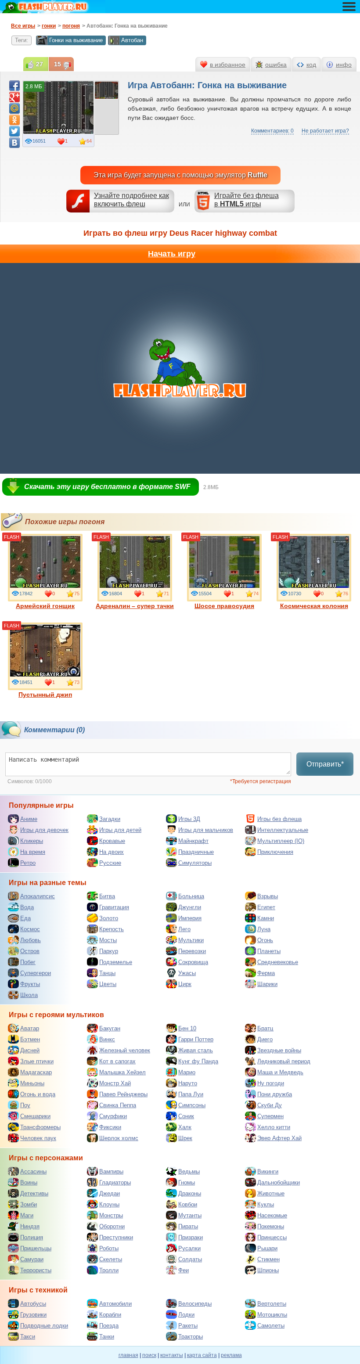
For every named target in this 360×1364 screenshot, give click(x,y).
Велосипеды (195, 1303)
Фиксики (110, 1127)
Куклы (265, 1204)
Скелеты (110, 1259)
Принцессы (272, 1237)
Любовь (30, 940)
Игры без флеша (279, 819)
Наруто (187, 1083)
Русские (110, 863)
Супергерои (35, 973)
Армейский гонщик (45, 605)
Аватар (29, 1028)
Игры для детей (120, 830)
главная (128, 1355)
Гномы (186, 1182)
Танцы (107, 973)
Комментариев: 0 (272, 131)
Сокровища (193, 962)
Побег (28, 962)
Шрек (185, 1138)
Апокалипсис (37, 896)
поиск (149, 1355)
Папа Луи (190, 1094)
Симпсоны (191, 1105)
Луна (263, 929)
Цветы (107, 984)
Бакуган (109, 1028)
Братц (265, 1028)
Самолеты (270, 1325)
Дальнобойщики (278, 1182)
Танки (106, 1336)
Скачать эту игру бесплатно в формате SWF (107, 486)
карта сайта (202, 1355)
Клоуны (109, 1204)
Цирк (184, 984)
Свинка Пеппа (117, 1105)
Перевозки (192, 951)
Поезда (109, 1325)
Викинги (267, 1171)
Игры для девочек (44, 830)
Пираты (188, 1226)
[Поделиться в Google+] (14, 97)
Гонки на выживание (76, 40)
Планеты (269, 951)
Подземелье (115, 962)
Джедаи (109, 1193)
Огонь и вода (37, 1094)
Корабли (110, 1314)
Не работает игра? (325, 131)
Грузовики (33, 1314)
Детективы (34, 1193)
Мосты (108, 940)
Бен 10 (187, 1028)
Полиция (31, 1237)
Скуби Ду (269, 1105)
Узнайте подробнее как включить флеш (131, 200)
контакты (171, 1355)
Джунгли (189, 907)
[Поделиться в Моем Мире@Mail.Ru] (14, 108)
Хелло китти (273, 1127)
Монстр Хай (115, 1083)
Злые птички (37, 1061)
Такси (27, 1336)
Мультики (191, 940)
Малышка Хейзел (122, 1072)
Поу (25, 1105)
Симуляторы (195, 863)
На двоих (111, 852)
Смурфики (113, 1116)
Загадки (109, 819)
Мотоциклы (272, 1314)
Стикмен (268, 1259)
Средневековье (277, 962)
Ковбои (187, 1204)
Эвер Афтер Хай (279, 1138)
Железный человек (124, 1050)
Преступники (116, 1237)
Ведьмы (189, 1171)
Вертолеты (271, 1303)
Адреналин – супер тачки (135, 605)
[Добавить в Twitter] (14, 131)
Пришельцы (35, 1248)
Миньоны (32, 1083)
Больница (191, 896)
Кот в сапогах (117, 1061)
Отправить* (325, 764)
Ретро (28, 863)
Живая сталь (195, 1050)
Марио (186, 1072)
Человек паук (38, 1138)
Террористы (35, 1270)
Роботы (109, 1248)
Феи (183, 1270)
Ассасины (33, 1171)
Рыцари (267, 1248)
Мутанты (190, 1215)
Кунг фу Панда (198, 1061)
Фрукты (30, 984)
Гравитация (114, 907)
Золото (108, 918)
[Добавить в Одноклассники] (14, 120)
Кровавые (112, 841)
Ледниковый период (283, 1061)
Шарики (267, 984)
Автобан (132, 40)
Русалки (189, 1248)
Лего (184, 929)
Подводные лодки (44, 1325)
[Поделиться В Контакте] (14, 142)
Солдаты (190, 1259)
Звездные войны (279, 1050)
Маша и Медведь (280, 1072)
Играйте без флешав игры (246, 200)
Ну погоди (270, 1083)
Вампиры (111, 1171)
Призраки (190, 1237)
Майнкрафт (193, 841)
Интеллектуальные (282, 830)
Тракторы (190, 1336)
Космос (30, 929)
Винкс (107, 1039)
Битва (107, 896)
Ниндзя (30, 1226)
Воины (28, 1182)
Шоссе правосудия (224, 605)
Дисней (30, 1050)
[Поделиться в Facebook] (14, 85)
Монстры (111, 1215)
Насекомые (272, 1215)
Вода (27, 907)
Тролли (109, 1270)
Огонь (265, 940)
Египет (266, 907)
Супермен (270, 1116)
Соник (186, 1116)
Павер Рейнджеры (123, 1094)
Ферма (266, 973)
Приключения (275, 852)
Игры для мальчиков (205, 830)
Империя (190, 918)
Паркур (108, 951)
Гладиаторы (115, 1182)
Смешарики (35, 1116)
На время (32, 852)
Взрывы (267, 896)
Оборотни (112, 1226)
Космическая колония (314, 605)
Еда (25, 918)
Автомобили (115, 1303)
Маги (26, 1215)
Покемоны (270, 1226)
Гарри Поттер (195, 1039)
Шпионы (268, 1270)
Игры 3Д (189, 819)
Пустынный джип (45, 694)
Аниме (28, 819)
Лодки (186, 1314)
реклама (231, 1355)
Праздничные (196, 852)
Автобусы (33, 1303)
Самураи (31, 1259)
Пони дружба (274, 1094)
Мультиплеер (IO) (280, 841)
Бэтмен (30, 1039)
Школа (29, 995)
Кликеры (31, 841)
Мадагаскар (36, 1072)
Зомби (28, 1204)
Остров (30, 951)
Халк (184, 1127)
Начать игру (171, 253)
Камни (265, 918)
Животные (270, 1193)
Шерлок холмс (118, 1138)
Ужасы (187, 973)
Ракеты (188, 1325)
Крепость (111, 929)
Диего (265, 1039)
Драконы (189, 1193)
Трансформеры (40, 1127)
